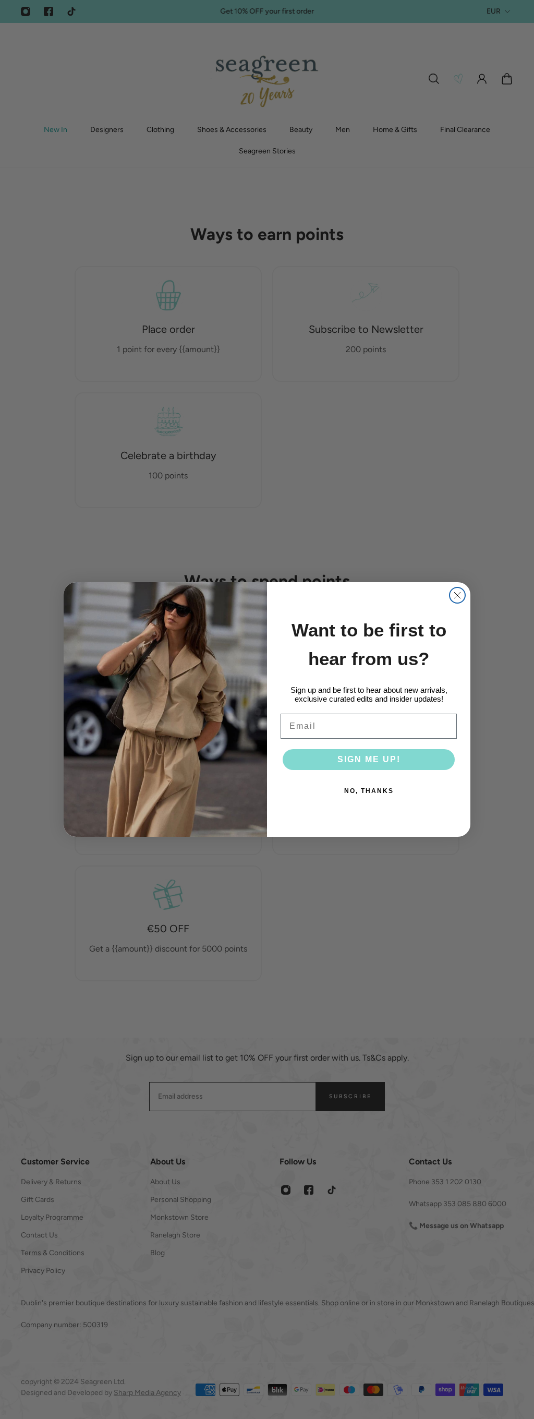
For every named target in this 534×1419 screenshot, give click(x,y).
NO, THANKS (369, 791)
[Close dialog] (457, 595)
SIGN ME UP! (368, 759)
